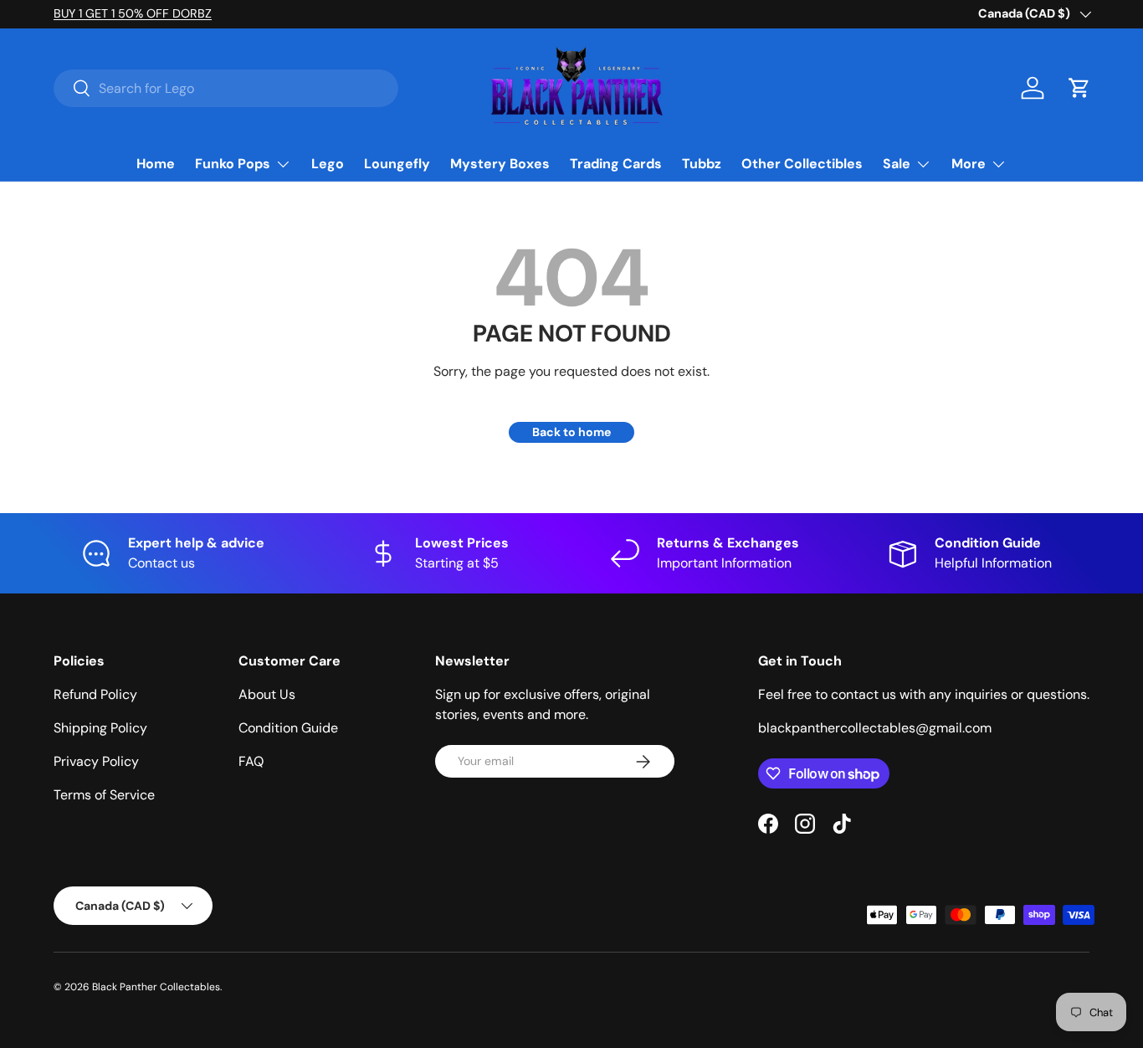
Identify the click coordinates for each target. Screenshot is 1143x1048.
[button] (1079, 87)
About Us (266, 694)
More (968, 163)
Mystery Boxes (500, 163)
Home (155, 163)
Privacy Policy (96, 761)
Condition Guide (288, 728)
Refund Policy (95, 694)
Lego (327, 163)
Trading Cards (616, 163)
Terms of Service (104, 795)
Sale (896, 163)
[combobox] (226, 88)
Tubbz (701, 163)
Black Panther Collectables (156, 987)
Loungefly (397, 163)
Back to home (571, 431)
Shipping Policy (100, 728)
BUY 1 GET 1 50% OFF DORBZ (133, 13)
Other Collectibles (802, 163)
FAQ (251, 761)
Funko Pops (232, 163)
